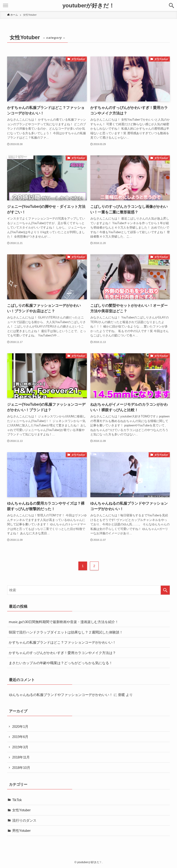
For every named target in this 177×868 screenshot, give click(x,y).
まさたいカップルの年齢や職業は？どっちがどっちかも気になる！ (60, 663)
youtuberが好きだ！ (88, 5)
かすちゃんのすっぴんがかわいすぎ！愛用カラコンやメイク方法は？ (62, 653)
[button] (171, 5)
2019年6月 (20, 737)
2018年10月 (21, 768)
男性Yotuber (21, 830)
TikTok (17, 800)
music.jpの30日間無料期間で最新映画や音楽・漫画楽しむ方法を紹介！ (63, 622)
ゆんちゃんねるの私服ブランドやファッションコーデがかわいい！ (61, 695)
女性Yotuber (21, 810)
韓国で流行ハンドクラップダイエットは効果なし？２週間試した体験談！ (66, 632)
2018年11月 (21, 757)
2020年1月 (20, 726)
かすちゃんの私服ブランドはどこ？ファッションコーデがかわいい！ (62, 642)
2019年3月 (20, 747)
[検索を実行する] (165, 590)
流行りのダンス (24, 820)
